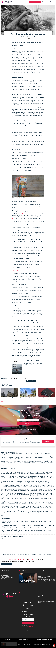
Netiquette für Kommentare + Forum (7, 577)
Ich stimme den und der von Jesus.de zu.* (23, 559)
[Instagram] (48, 2)
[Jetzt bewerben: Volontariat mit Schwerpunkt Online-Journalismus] (28, 578)
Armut (9, 378)
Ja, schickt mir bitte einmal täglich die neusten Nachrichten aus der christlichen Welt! (18, 561)
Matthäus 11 (20, 213)
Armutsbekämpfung (14, 378)
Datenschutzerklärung (32, 559)
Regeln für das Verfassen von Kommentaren (16, 559)
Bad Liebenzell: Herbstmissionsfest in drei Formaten (45, 598)
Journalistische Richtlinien (6, 574)
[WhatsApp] (35, 381)
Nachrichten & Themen (26, 36)
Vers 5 (13, 218)
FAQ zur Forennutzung (5, 578)
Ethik (34, 36)
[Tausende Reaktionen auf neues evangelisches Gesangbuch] (46, 392)
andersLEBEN (27, 361)
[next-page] (3, 401)
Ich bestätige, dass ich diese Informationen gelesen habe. (28, 429)
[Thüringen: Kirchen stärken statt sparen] (28, 392)
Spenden (25, 378)
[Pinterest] (32, 381)
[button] (43, 2)
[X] (51, 2)
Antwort (2, 465)
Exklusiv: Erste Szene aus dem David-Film (44, 599)
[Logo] (9, 593)
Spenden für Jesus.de (5, 579)
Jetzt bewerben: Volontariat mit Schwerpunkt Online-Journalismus (27, 581)
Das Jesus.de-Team (4, 575)
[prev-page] (2, 401)
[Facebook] (45, 2)
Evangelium (20, 378)
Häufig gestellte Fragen (5, 576)
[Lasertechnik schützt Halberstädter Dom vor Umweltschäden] (9, 392)
